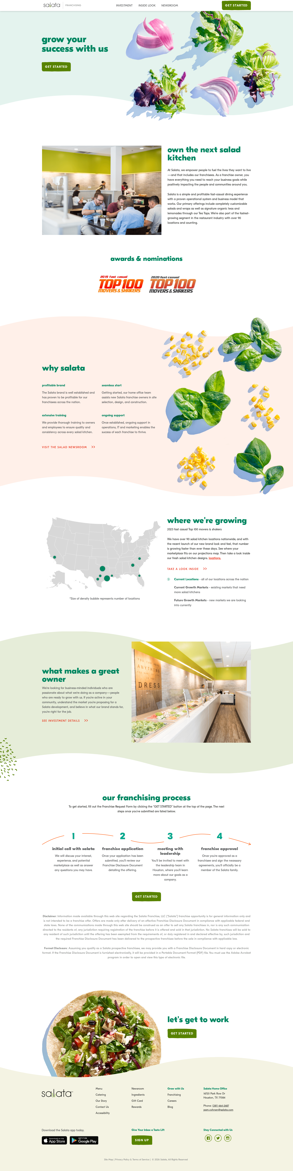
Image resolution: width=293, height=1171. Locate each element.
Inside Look (147, 5)
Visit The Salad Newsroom (64, 447)
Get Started (236, 5)
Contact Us (102, 1107)
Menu (99, 1088)
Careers (172, 1101)
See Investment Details (61, 720)
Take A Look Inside (183, 569)
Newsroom (169, 5)
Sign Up (142, 1140)
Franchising (174, 1094)
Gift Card (137, 1101)
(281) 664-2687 (220, 1105)
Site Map (108, 1159)
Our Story (101, 1101)
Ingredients (138, 1094)
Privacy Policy (122, 1159)
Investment (124, 5)
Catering (101, 1094)
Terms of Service (140, 1159)
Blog (170, 1107)
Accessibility (103, 1113)
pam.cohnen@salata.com (218, 1109)
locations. (215, 558)
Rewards (136, 1107)
